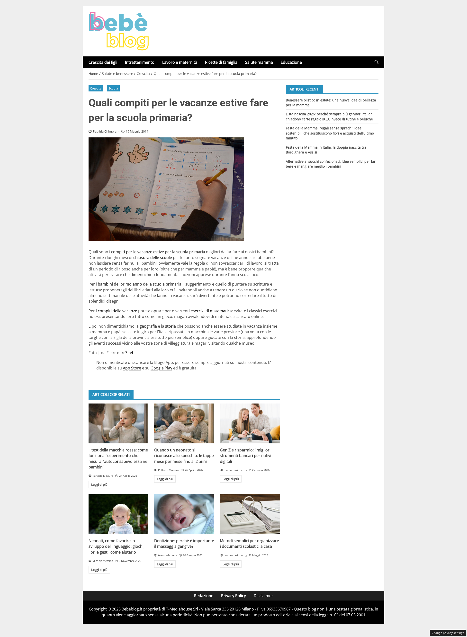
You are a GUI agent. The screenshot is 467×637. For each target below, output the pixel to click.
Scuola (113, 88)
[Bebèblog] (119, 30)
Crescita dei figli (103, 62)
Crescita (95, 88)
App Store (132, 368)
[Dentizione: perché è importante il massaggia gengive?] (184, 514)
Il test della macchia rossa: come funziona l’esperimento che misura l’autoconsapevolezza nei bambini (118, 458)
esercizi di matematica (211, 311)
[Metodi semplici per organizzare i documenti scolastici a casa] (250, 514)
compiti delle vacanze (117, 311)
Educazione (291, 62)
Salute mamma (259, 62)
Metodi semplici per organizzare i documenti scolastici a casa (249, 543)
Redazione (203, 595)
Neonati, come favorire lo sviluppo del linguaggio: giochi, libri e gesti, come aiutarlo (116, 546)
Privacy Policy (233, 595)
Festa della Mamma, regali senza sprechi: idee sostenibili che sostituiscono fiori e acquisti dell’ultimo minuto (330, 133)
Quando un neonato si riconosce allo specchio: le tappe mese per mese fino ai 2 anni (184, 455)
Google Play (161, 368)
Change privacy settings (448, 633)
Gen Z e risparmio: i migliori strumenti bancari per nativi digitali (245, 455)
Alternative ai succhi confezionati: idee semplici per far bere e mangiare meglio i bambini (331, 164)
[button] (376, 62)
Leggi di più (99, 484)
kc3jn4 (127, 352)
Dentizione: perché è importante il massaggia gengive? (184, 543)
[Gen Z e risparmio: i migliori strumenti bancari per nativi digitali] (250, 423)
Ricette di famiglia (221, 62)
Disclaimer (263, 595)
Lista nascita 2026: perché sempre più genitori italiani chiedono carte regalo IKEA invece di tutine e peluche (330, 116)
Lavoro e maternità (179, 62)
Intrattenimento (139, 62)
